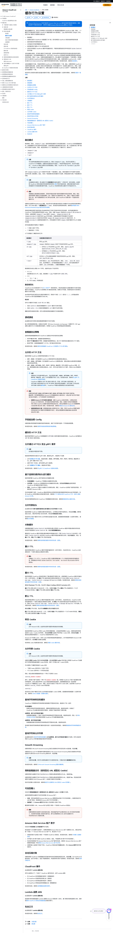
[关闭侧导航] (21, 10)
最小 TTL (29, 103)
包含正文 (29, 134)
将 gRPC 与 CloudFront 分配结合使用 (48, 468)
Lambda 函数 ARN (32, 131)
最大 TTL (29, 105)
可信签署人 (30, 123)
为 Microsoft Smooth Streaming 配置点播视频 (50, 764)
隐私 (33, 931)
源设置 (33, 924)
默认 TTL (29, 107)
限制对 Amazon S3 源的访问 (67, 405)
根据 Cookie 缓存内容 (54, 642)
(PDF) (70, 25)
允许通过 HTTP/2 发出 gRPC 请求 (36, 94)
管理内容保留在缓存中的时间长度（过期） (49, 540)
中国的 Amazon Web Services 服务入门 (58, 25)
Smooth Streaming (32, 118)
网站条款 (37, 931)
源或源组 (29, 83)
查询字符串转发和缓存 (33, 114)
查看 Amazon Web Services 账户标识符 (49, 843)
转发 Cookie (30, 109)
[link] (45, 9)
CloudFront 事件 (31, 129)
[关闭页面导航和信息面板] (110, 22)
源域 (55, 184)
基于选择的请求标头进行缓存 (35, 96)
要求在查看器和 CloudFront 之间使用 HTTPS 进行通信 (52, 346)
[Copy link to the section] (24, 140)
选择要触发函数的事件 (44, 886)
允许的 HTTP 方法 (32, 87)
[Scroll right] (65, 5)
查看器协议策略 (31, 85)
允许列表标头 (31, 98)
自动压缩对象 (31, 127)
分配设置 (34, 921)
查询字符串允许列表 (32, 116)
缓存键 (43, 385)
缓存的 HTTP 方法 (32, 91)
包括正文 (39, 913)
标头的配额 (30, 518)
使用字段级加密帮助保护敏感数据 (47, 426)
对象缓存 (29, 100)
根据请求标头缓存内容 (69, 499)
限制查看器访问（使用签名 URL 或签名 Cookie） (40, 120)
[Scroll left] (42, 5)
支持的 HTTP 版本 (35, 465)
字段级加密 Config (32, 89)
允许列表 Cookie (31, 111)
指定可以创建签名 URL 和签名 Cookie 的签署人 (57, 782)
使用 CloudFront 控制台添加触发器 (35, 900)
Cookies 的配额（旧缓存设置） (40, 693)
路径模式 (74, 61)
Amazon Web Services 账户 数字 (36, 125)
